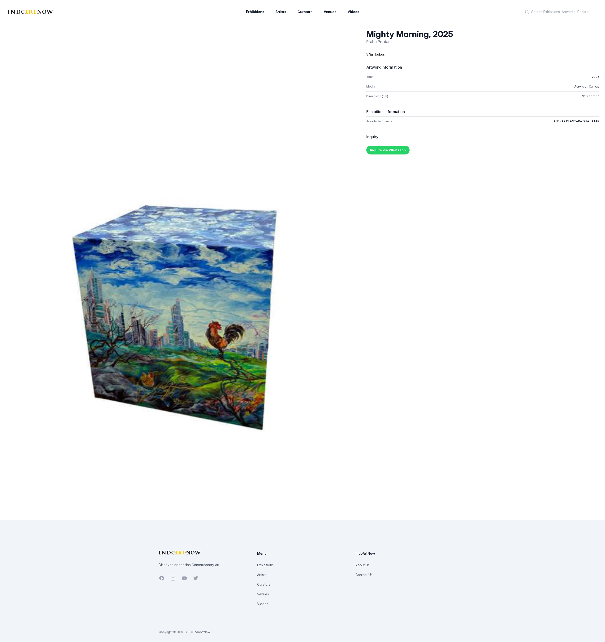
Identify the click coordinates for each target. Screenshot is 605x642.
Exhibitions (255, 12)
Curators (305, 12)
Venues (330, 12)
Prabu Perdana (379, 41)
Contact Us (363, 575)
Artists (281, 12)
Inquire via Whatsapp (388, 150)
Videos (353, 12)
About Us (362, 565)
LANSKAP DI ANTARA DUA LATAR (575, 121)
